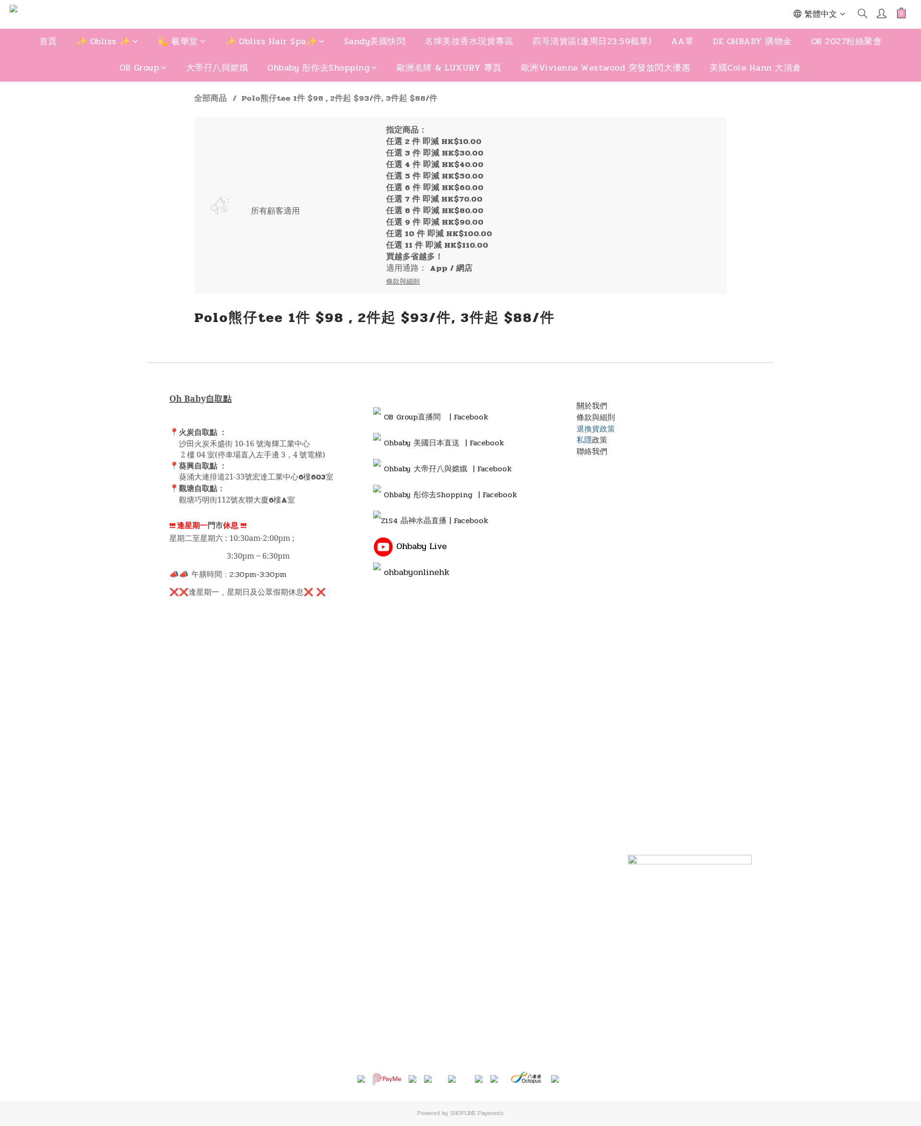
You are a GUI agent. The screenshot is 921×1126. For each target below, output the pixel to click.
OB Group (139, 67)
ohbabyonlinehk (416, 572)
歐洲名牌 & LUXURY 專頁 (449, 67)
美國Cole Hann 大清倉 (755, 67)
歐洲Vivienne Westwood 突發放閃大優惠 (606, 67)
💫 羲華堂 (177, 41)
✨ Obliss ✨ (103, 41)
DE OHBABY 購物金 (752, 41)
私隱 (584, 440)
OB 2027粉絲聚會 (846, 41)
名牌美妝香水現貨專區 (469, 41)
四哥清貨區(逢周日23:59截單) (592, 41)
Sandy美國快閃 (375, 41)
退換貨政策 (596, 429)
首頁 (48, 41)
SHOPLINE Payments (477, 1113)
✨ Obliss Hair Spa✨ (271, 41)
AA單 (682, 41)
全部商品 (210, 98)
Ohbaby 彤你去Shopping (318, 67)
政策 (599, 440)
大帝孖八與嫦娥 (217, 67)
